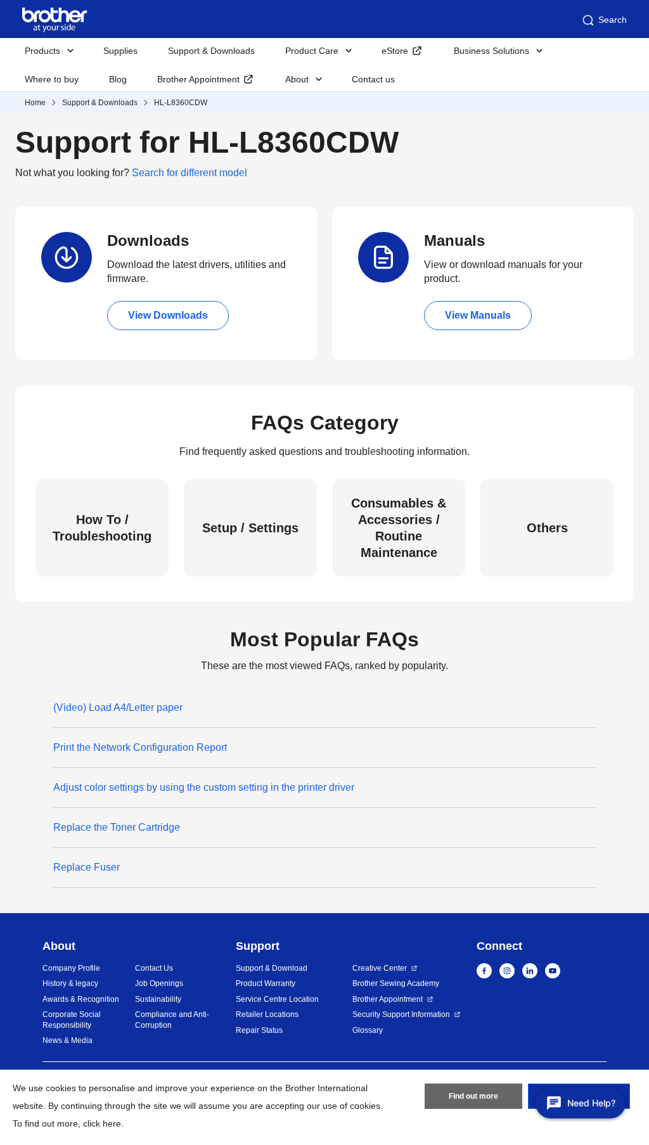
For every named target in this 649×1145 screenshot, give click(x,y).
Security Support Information (401, 1014)
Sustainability (158, 999)
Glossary (367, 1030)
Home (35, 102)
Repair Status (259, 1030)
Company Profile (71, 968)
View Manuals (478, 315)
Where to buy (52, 79)
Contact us (373, 79)
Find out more (473, 1096)
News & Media (67, 1040)
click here (102, 1123)
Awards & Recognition (80, 999)
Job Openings (159, 983)
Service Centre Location (277, 999)
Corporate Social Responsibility (71, 1020)
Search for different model (189, 172)
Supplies (120, 51)
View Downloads (168, 315)
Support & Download (271, 968)
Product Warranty (265, 983)
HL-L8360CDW (180, 102)
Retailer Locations (267, 1014)
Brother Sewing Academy (395, 983)
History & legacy (70, 983)
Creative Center (379, 968)
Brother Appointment (198, 79)
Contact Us (154, 968)
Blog (118, 79)
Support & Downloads (211, 51)
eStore (395, 51)
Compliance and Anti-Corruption (172, 1020)
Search (612, 20)
